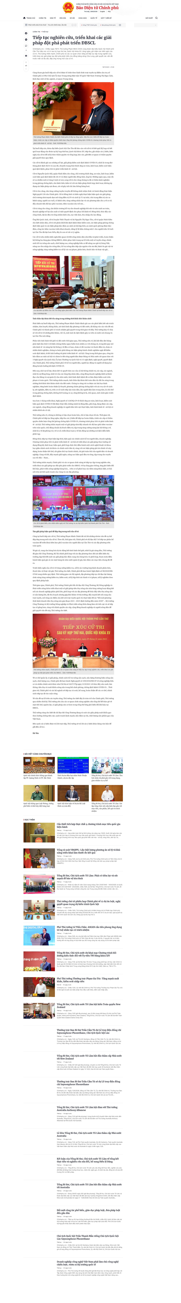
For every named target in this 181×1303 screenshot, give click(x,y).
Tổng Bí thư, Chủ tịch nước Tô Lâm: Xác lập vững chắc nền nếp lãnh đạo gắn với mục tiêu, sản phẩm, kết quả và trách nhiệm (107, 807)
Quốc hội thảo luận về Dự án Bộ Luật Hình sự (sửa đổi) (71, 805)
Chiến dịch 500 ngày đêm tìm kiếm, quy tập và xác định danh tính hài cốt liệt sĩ (49, 25)
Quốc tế (93, 18)
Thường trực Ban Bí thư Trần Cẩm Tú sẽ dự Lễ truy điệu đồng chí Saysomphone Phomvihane (88, 1083)
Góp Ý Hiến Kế (106, 18)
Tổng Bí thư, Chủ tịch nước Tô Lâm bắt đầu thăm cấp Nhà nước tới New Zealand (89, 1057)
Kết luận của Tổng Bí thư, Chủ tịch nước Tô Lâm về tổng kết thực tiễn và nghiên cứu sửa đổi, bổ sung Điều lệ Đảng (88, 1160)
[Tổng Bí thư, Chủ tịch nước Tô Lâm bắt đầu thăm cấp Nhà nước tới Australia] (39, 1193)
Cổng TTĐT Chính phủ (90, 25)
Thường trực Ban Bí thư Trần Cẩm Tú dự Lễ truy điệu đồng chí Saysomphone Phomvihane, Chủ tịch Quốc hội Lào (89, 1031)
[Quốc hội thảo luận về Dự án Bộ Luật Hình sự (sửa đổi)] (73, 793)
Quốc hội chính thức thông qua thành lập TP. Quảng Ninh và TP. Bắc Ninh (37, 776)
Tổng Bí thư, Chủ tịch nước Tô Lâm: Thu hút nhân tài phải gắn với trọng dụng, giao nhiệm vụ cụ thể (107, 778)
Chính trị (42, 18)
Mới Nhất (149, 18)
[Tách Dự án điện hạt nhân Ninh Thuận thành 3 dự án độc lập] (73, 765)
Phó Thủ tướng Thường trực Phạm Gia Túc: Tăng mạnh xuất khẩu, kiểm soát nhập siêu (88, 980)
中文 (109, 11)
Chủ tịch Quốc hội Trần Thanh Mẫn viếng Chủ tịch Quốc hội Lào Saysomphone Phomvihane (88, 1237)
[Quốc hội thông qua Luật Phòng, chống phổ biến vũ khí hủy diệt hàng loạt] (39, 793)
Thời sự (45, 32)
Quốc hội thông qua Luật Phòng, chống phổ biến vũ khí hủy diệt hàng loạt (38, 805)
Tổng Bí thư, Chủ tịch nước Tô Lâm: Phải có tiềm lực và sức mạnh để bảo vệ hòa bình (87, 877)
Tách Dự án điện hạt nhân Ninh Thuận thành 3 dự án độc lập (72, 776)
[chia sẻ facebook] (26, 33)
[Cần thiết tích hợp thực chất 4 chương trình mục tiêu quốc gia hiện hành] (39, 832)
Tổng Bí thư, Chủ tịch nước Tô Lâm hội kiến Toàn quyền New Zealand (88, 1005)
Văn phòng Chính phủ (109, 25)
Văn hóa (62, 18)
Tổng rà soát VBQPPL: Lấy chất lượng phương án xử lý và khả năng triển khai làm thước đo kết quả (88, 851)
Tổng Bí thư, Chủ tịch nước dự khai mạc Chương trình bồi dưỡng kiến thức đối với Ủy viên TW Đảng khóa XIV (86, 954)
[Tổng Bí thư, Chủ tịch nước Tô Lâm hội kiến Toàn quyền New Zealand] (39, 1013)
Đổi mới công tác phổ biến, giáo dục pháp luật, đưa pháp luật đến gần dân (88, 1211)
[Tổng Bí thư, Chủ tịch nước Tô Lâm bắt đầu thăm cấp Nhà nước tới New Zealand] (39, 1064)
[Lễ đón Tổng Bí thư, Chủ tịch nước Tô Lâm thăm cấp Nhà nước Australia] (39, 1141)
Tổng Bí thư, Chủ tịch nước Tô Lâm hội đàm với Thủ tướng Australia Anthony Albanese (87, 1108)
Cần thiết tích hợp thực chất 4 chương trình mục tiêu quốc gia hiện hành (88, 825)
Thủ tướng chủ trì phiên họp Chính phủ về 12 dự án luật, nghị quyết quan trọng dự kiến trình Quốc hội (88, 903)
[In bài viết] (26, 55)
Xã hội (72, 18)
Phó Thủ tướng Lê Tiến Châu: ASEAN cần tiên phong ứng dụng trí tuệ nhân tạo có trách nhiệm (89, 928)
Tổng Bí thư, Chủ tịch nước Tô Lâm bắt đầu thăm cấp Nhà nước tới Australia (89, 1186)
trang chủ (31, 18)
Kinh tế (53, 18)
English (102, 11)
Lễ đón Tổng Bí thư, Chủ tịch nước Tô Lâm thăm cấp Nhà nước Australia (89, 1134)
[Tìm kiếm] (156, 18)
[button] (73, 25)
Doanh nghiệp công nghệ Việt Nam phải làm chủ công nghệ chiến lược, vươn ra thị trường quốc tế (88, 1263)
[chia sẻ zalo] (26, 39)
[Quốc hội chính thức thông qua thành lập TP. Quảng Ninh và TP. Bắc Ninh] (39, 765)
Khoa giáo (83, 18)
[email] (120, 25)
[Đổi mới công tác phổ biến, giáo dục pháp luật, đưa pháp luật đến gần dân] (39, 1219)
